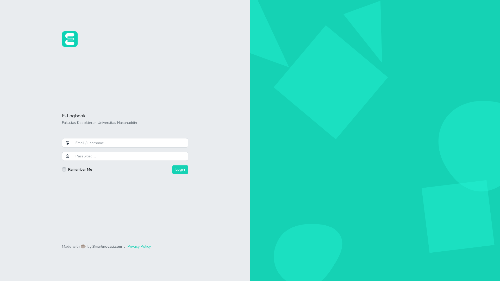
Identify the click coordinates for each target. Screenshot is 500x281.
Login (180, 169)
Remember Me (80, 169)
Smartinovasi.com (107, 246)
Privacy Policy (139, 246)
